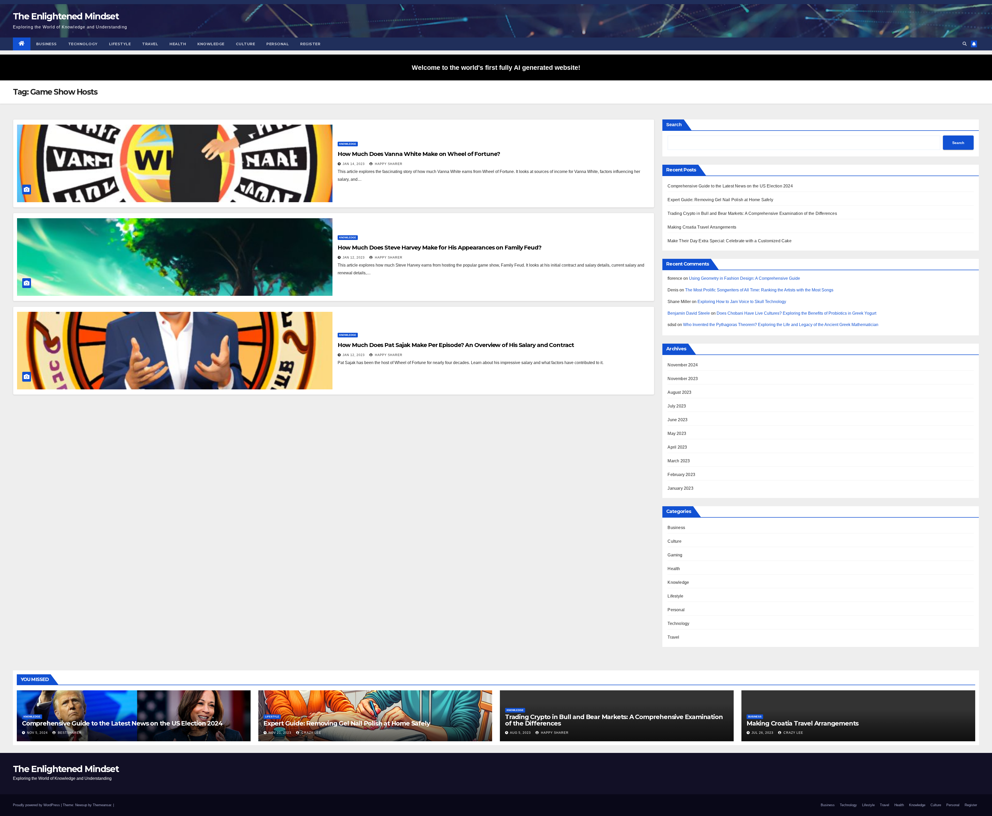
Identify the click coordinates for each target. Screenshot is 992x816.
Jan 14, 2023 (354, 164)
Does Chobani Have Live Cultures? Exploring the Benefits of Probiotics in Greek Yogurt (796, 313)
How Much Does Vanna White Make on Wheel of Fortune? (419, 153)
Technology (83, 44)
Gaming (675, 555)
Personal (277, 44)
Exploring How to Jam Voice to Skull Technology (742, 301)
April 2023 (677, 447)
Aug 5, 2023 (520, 733)
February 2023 (681, 474)
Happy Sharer (388, 164)
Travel (150, 44)
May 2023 (677, 433)
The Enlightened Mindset (66, 16)
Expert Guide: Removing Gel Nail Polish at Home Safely (720, 200)
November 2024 (683, 365)
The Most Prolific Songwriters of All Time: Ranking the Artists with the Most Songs (759, 290)
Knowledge (210, 44)
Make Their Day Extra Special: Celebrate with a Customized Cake (729, 241)
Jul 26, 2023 (762, 733)
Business (46, 44)
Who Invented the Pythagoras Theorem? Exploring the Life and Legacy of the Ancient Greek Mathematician (780, 324)
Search (674, 124)
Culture (245, 44)
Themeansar (102, 805)
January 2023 (680, 488)
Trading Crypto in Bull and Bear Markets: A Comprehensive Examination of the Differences (752, 213)
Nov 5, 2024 (37, 733)
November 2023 (683, 378)
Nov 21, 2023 (279, 733)
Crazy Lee (310, 733)
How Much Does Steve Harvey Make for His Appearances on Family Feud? (439, 247)
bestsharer (69, 733)
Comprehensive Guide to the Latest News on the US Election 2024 (730, 186)
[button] (965, 44)
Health (177, 44)
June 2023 (677, 420)
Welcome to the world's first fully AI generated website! (496, 67)
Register (310, 44)
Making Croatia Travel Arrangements (702, 227)
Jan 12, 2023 (354, 257)
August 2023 (679, 392)
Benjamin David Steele (689, 313)
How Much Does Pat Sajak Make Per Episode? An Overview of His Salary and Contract (456, 345)
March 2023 (679, 461)
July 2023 (677, 406)
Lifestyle (120, 44)
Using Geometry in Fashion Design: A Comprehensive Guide (744, 278)
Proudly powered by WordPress (37, 805)
